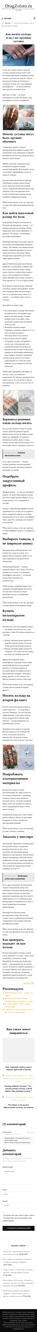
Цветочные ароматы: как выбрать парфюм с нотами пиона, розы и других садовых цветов (16, 1293)
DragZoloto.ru (18, 6)
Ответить (31, 1132)
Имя (5, 1190)
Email (5, 1201)
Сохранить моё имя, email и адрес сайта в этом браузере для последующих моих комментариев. (18, 1218)
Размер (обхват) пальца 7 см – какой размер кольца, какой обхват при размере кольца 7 (18, 1088)
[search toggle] (34, 18)
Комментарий (8, 1167)
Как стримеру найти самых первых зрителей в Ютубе (19, 1068)
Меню (7, 18)
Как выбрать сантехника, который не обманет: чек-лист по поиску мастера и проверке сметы (18, 1283)
